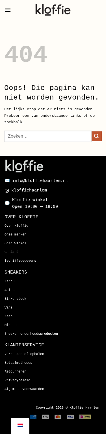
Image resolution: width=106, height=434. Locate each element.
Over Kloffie (16, 226)
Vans (8, 308)
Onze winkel (15, 243)
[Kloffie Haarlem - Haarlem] (53, 10)
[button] (7, 10)
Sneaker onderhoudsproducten (31, 334)
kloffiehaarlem (29, 190)
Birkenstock (15, 299)
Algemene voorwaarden (24, 389)
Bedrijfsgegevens (20, 261)
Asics (9, 290)
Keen (8, 316)
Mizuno (10, 325)
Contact (11, 252)
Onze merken (15, 235)
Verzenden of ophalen (24, 354)
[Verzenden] (97, 136)
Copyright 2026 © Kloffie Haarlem (67, 408)
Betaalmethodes (18, 363)
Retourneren (15, 372)
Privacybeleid (17, 380)
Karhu (9, 281)
